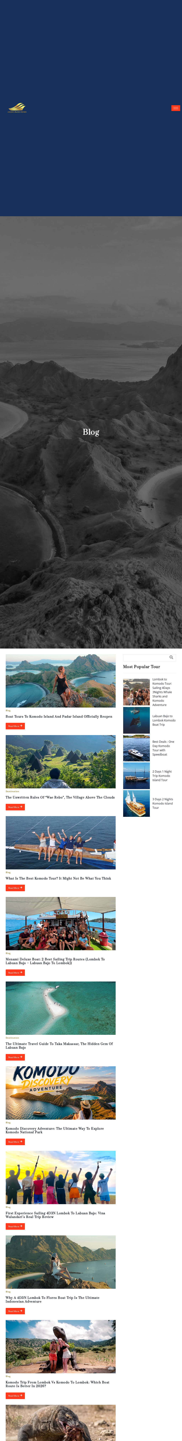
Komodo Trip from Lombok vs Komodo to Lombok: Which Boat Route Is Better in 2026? (58, 1384)
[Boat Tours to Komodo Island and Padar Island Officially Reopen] (61, 681)
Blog (8, 710)
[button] (149, 657)
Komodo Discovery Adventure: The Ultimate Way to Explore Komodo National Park (55, 1130)
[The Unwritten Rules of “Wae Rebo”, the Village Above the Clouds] (61, 761)
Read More (13, 726)
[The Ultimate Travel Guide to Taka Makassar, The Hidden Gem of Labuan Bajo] (61, 1008)
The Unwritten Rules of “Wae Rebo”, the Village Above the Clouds (60, 798)
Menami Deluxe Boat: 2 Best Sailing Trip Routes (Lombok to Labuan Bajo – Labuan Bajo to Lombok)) (55, 961)
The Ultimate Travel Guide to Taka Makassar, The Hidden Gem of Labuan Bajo (59, 1046)
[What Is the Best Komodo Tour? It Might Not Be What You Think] (61, 842)
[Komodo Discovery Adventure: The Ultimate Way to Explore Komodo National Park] (61, 1093)
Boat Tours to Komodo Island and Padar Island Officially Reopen (59, 717)
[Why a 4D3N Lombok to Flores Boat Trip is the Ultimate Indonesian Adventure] (61, 1262)
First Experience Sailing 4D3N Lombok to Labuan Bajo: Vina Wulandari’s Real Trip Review (55, 1215)
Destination (12, 791)
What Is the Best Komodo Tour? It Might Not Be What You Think (58, 879)
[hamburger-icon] (175, 108)
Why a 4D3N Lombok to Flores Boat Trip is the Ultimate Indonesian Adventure (53, 1300)
